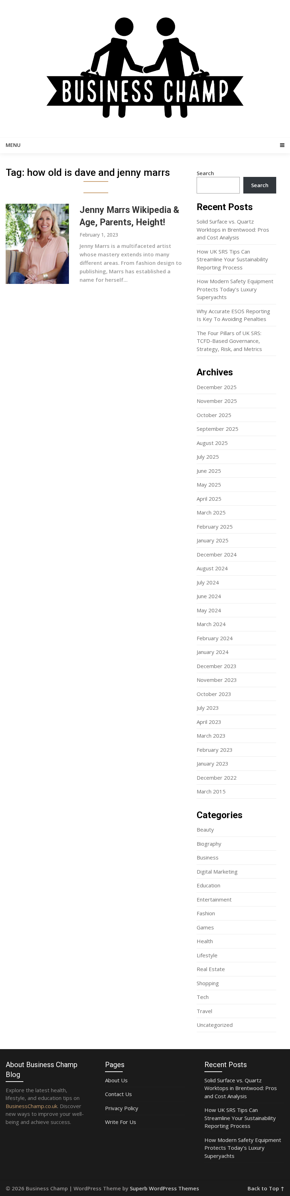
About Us (116, 1080)
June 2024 (209, 596)
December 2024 (217, 554)
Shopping (208, 983)
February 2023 (215, 749)
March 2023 (211, 735)
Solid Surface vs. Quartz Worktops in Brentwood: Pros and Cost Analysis (233, 229)
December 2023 (217, 666)
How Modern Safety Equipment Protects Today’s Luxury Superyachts (235, 289)
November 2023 (217, 679)
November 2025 (217, 400)
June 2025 (209, 470)
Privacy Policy (121, 1108)
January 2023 (212, 763)
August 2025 (212, 442)
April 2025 (209, 498)
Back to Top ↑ (266, 1188)
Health (205, 941)
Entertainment (214, 899)
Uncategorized (215, 1024)
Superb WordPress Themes (164, 1188)
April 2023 (209, 721)
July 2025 (208, 456)
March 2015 (211, 791)
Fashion (206, 913)
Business (208, 857)
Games (205, 927)
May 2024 (209, 610)
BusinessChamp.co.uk (31, 1105)
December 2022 (217, 777)
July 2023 (208, 707)
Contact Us (118, 1093)
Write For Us (120, 1121)
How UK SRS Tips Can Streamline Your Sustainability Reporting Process (232, 259)
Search (205, 173)
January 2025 (212, 540)
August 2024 (212, 568)
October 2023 (214, 693)
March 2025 (211, 512)
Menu (13, 145)
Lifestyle (207, 955)
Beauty (205, 829)
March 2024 (211, 623)
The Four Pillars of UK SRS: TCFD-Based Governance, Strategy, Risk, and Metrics (229, 340)
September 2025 (217, 428)
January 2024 (212, 651)
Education (208, 885)
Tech (203, 996)
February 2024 (215, 638)
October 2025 (214, 414)
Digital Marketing (217, 871)
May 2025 (209, 484)
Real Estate (211, 968)
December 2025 (217, 387)
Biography (209, 843)
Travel (204, 1010)
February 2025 (215, 526)
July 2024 (208, 582)
